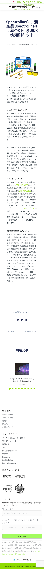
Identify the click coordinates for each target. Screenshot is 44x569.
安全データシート (9, 441)
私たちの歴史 (7, 418)
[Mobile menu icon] (3, 7)
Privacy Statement (9, 463)
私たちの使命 (7, 414)
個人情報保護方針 (9, 451)
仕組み (5, 421)
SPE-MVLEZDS (25, 191)
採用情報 (5, 444)
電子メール (7, 509)
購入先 (39, 2)
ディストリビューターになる (14, 438)
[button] (17, 320)
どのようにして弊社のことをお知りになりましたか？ (21, 521)
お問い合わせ (7, 427)
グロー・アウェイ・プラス (23, 208)
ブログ (5, 447)
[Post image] (22, 369)
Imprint (5, 454)
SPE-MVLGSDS (22, 185)
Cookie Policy (7, 460)
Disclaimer (6, 457)
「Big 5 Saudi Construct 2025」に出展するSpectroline (22, 380)
